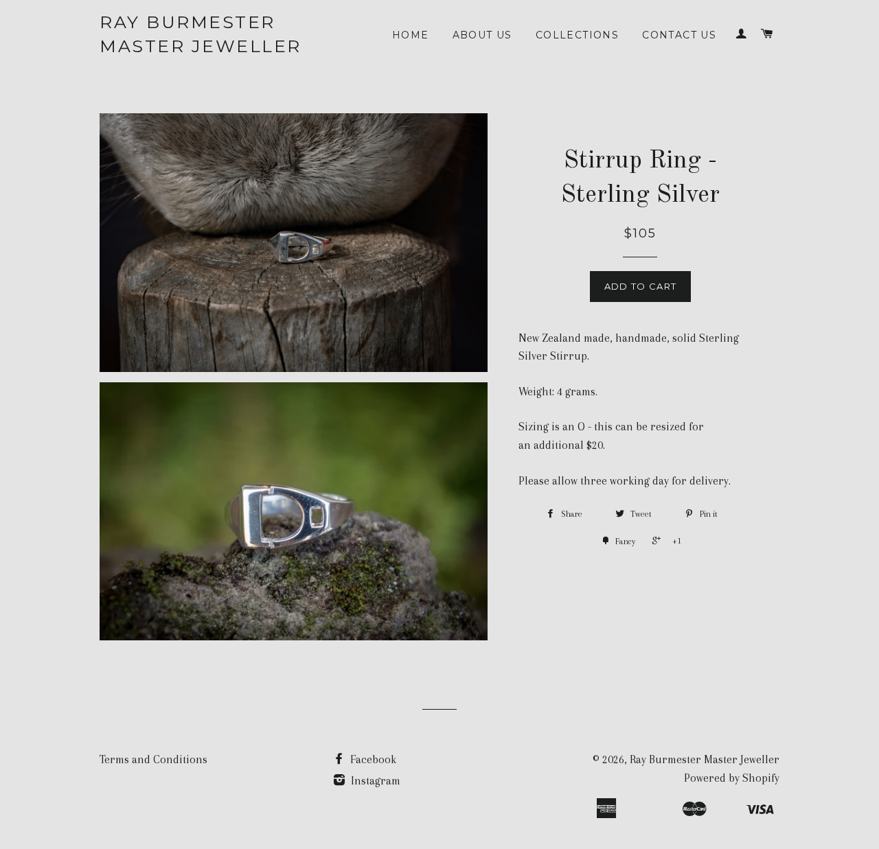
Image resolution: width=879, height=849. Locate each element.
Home (410, 35)
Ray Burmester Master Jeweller (200, 34)
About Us (482, 35)
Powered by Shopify (731, 777)
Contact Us (679, 35)
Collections (577, 35)
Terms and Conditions (153, 759)
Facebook (371, 759)
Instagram (374, 780)
